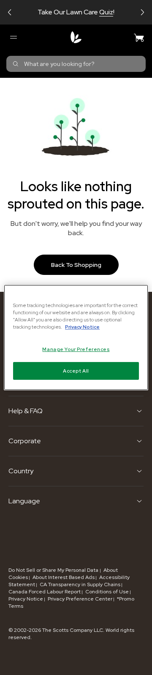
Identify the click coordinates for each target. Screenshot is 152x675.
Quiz (106, 12)
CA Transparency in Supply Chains (80, 584)
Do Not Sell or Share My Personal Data (54, 570)
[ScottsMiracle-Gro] (76, 37)
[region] (76, 337)
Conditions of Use (107, 591)
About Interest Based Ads (64, 577)
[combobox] (76, 64)
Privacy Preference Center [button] (80, 598)
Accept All (76, 371)
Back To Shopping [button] (76, 265)
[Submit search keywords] (15, 63)
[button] (9, 12)
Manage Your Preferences (75, 349)
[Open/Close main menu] (13, 37)
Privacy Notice (25, 598)
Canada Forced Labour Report (44, 591)
